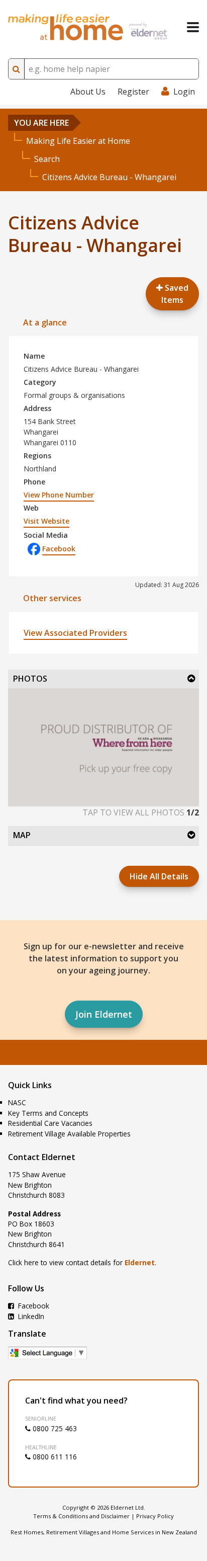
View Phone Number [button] (59, 495)
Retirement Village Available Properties (69, 1133)
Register (133, 91)
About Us (88, 91)
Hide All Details (159, 876)
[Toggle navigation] (193, 27)
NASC (17, 1102)
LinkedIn (30, 1316)
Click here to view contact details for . (82, 1262)
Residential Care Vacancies (50, 1123)
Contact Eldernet (41, 1157)
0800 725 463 (54, 1428)
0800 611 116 (54, 1456)
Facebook (58, 548)
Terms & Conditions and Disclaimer (81, 1516)
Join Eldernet (103, 1014)
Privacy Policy (155, 1516)
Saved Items (174, 293)
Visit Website (46, 521)
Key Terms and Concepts (48, 1113)
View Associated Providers (75, 632)
